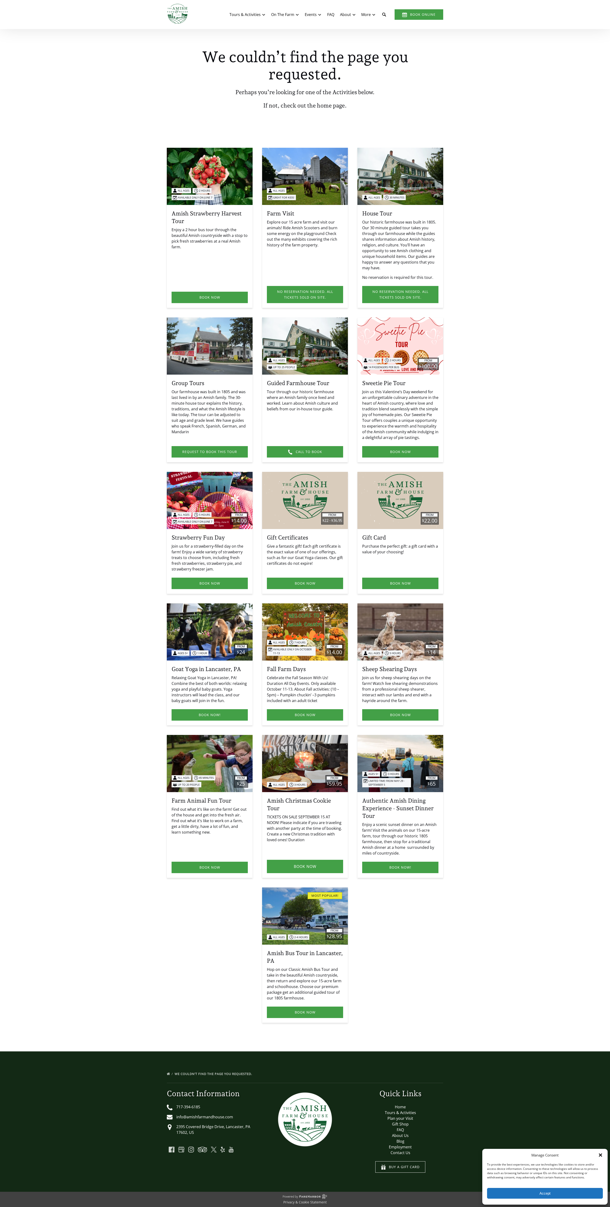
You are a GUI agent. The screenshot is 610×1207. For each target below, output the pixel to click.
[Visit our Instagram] (191, 1149)
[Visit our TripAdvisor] (202, 1149)
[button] (600, 1155)
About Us (400, 1135)
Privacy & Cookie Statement (305, 1202)
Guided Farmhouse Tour (298, 383)
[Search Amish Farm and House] (384, 14)
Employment (400, 1147)
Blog (400, 1141)
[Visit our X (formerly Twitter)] (214, 1149)
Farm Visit (280, 213)
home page (331, 105)
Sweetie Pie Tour (384, 383)
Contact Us (400, 1152)
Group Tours (188, 383)
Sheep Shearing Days (389, 669)
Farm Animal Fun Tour (201, 800)
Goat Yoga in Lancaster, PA (206, 669)
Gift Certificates (287, 537)
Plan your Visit (400, 1118)
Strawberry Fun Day (198, 537)
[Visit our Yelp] (222, 1149)
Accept (544, 1193)
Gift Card (374, 537)
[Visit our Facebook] (171, 1149)
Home (400, 1107)
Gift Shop (400, 1124)
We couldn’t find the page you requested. (214, 1074)
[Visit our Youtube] (231, 1149)
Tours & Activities (400, 1112)
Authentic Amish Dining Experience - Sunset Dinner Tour (398, 808)
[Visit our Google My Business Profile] (181, 1149)
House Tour (377, 213)
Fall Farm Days (286, 669)
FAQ (330, 14)
